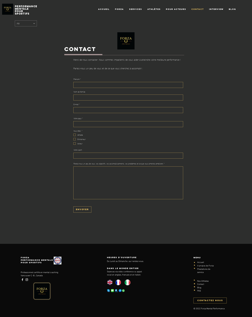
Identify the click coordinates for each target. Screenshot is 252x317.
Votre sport (78, 150)
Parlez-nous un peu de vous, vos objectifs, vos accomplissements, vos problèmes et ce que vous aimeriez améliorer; (118, 163)
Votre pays (78, 118)
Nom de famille (79, 92)
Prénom (77, 79)
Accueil (200, 262)
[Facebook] (22, 279)
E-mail (76, 104)
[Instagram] (26, 279)
